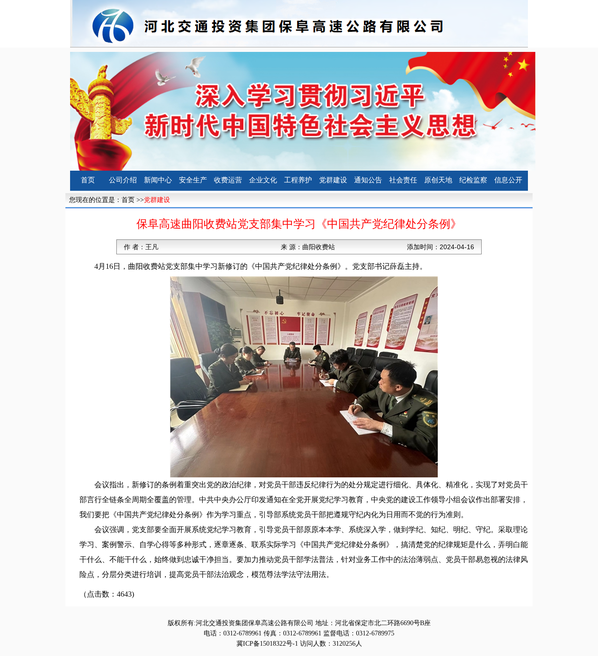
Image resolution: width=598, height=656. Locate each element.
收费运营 (228, 180)
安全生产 (193, 180)
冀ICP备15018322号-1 (267, 643)
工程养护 (298, 180)
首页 (88, 180)
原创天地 (438, 180)
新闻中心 (158, 180)
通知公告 (368, 180)
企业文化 (263, 180)
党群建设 (333, 180)
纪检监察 (473, 180)
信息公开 (508, 180)
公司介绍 (123, 180)
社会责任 (403, 180)
